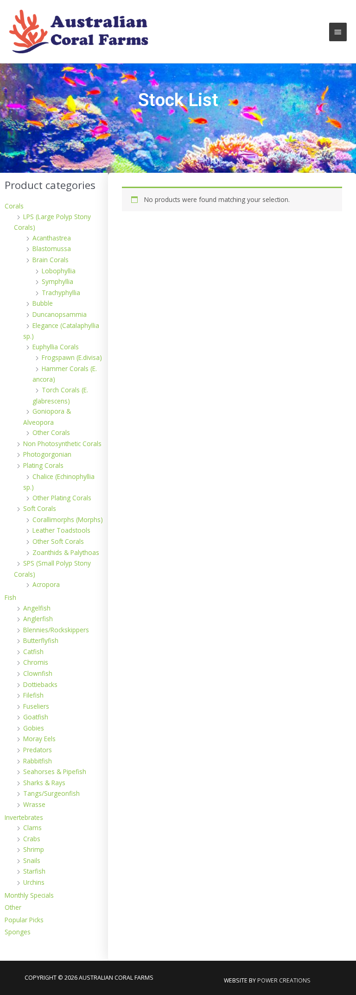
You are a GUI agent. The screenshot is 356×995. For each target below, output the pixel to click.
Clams (32, 827)
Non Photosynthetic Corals (62, 443)
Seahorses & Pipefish (54, 771)
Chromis (35, 662)
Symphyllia (57, 281)
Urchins (33, 882)
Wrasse (34, 804)
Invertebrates (24, 817)
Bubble (42, 303)
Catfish (33, 651)
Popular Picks (24, 919)
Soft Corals (39, 508)
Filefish (33, 695)
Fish (10, 597)
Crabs (31, 838)
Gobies (33, 728)
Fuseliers (36, 706)
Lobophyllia (59, 270)
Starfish (34, 871)
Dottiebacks (40, 684)
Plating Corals (43, 465)
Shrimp (33, 849)
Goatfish (35, 716)
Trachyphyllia (61, 292)
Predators (37, 749)
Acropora (46, 584)
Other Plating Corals (61, 497)
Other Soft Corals (58, 541)
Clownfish (37, 673)
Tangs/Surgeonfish (51, 793)
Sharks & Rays (44, 782)
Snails (31, 860)
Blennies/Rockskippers (56, 629)
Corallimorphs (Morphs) (67, 519)
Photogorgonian (47, 454)
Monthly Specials (29, 895)
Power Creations (284, 980)
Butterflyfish (40, 640)
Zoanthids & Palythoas (65, 552)
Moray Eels (39, 738)
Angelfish (37, 608)
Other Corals (51, 432)
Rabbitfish (37, 760)
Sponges (18, 931)
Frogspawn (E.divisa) (72, 357)
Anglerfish (38, 618)
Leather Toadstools (61, 530)
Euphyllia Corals (55, 346)
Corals (14, 206)
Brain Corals (50, 259)
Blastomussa (51, 248)
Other (13, 907)
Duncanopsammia (59, 314)
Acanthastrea (51, 237)
